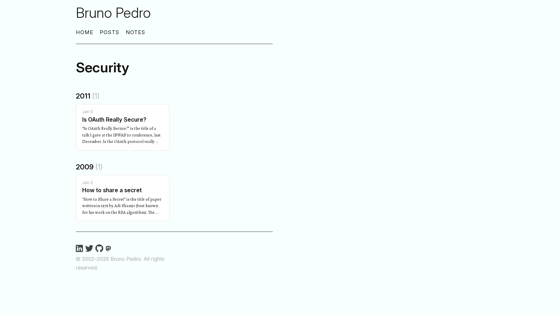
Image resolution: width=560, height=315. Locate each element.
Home (84, 32)
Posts (109, 32)
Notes (135, 32)
